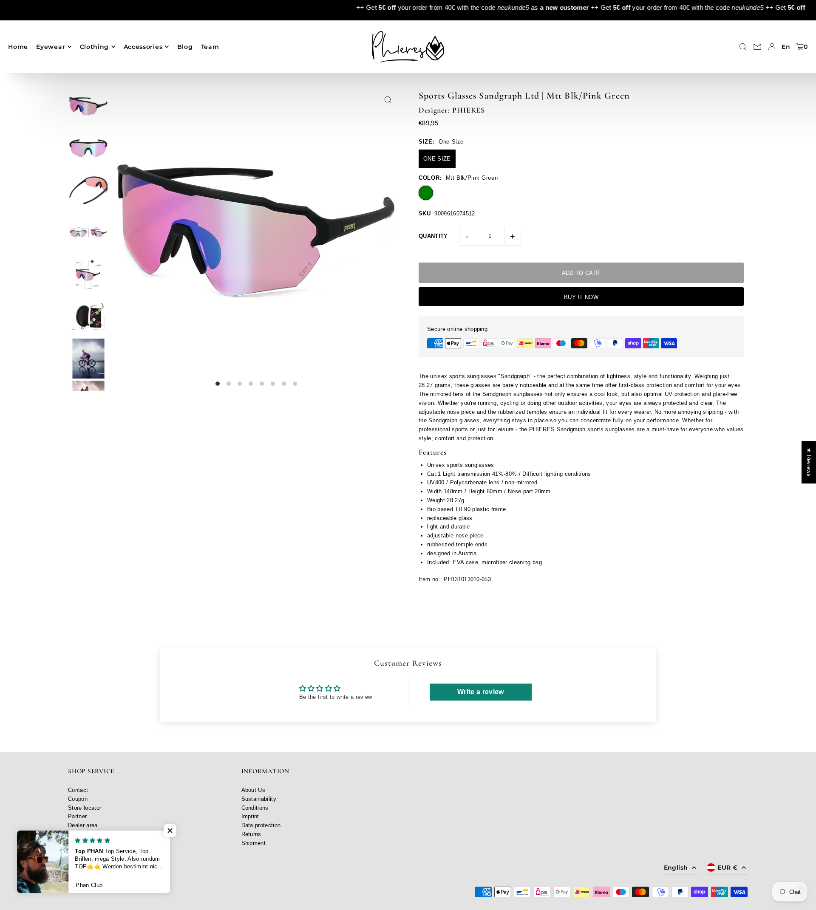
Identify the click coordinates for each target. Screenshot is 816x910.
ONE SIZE (437, 158)
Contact (78, 790)
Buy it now (581, 297)
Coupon (78, 799)
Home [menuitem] (18, 47)
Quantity (433, 236)
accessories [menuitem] (143, 47)
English (676, 867)
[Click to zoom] (387, 99)
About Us (253, 790)
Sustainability (259, 799)
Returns (251, 834)
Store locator (84, 808)
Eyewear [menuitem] (50, 47)
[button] (170, 830)
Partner (77, 816)
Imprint (250, 816)
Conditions (255, 808)
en (786, 47)
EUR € (727, 867)
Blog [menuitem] (185, 47)
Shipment (253, 843)
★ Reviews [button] (809, 462)
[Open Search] (743, 46)
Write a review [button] (480, 691)
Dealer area (83, 825)
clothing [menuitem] (94, 47)
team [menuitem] (210, 47)
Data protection (261, 825)
